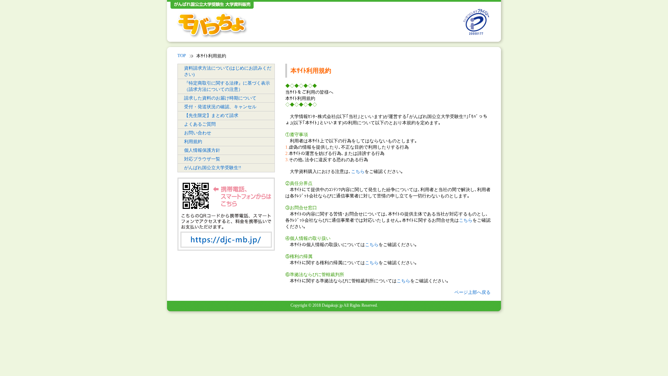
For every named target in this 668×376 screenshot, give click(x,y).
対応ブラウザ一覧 (202, 159)
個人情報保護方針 (202, 150)
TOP (181, 55)
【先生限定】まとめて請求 (211, 115)
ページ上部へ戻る (472, 292)
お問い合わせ (197, 132)
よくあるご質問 (200, 124)
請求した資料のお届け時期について (220, 98)
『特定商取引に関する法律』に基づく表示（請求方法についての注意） (227, 86)
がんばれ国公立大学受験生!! (212, 167)
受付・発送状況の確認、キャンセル (220, 106)
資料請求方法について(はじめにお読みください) (227, 71)
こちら (358, 171)
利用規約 (193, 141)
